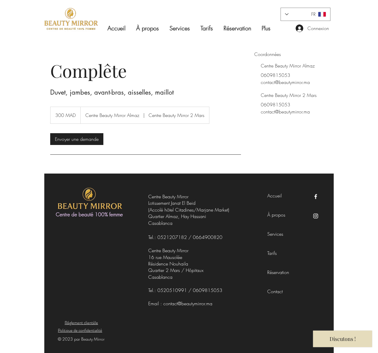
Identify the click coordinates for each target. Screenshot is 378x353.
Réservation (276, 272)
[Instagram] (315, 216)
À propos (276, 215)
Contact (275, 291)
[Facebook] (315, 196)
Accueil (274, 195)
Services (275, 234)
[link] (76, 139)
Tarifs (272, 253)
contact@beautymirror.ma (187, 303)
